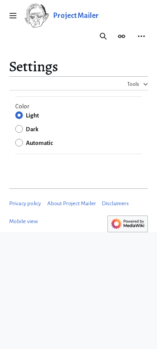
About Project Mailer (71, 203)
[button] (13, 15)
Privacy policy (25, 203)
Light (32, 116)
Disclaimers (115, 203)
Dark (32, 129)
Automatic (39, 143)
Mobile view (23, 221)
